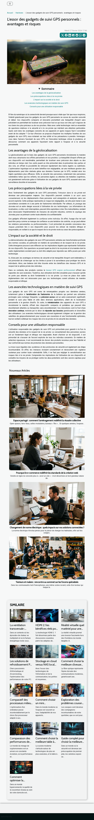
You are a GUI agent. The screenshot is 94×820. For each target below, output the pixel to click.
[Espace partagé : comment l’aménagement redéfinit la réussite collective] (47, 396)
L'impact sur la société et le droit (46, 100)
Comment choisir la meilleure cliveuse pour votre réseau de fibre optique (72, 666)
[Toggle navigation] (10, 4)
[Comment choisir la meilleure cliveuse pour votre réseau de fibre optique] (72, 651)
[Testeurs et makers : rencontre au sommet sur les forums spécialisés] (47, 558)
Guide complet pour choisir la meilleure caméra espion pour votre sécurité (72, 743)
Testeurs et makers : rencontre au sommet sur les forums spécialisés (47, 582)
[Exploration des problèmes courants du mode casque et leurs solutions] (72, 690)
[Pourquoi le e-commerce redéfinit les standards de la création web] (47, 448)
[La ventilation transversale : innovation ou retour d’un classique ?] (21, 615)
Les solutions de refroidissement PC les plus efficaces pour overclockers (21, 666)
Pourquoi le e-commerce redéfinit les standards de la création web (47, 472)
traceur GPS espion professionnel (60, 270)
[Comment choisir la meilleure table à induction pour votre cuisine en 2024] (47, 729)
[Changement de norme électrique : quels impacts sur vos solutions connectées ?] (47, 503)
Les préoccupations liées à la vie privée (46, 96)
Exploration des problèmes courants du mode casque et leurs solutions (72, 705)
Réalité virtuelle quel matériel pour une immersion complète (72, 630)
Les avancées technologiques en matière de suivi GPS (46, 103)
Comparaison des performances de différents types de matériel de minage (21, 743)
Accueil (10, 13)
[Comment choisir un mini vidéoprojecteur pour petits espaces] (47, 690)
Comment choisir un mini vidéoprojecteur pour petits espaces (47, 705)
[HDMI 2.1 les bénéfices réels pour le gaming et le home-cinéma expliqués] (47, 615)
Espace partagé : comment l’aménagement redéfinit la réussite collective (47, 420)
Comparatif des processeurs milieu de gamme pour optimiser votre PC (20, 705)
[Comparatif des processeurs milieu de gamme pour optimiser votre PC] (21, 690)
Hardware (19, 13)
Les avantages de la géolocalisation (46, 93)
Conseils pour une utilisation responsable (46, 106)
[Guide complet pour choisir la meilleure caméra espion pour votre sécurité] (72, 729)
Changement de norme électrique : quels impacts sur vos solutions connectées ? (47, 527)
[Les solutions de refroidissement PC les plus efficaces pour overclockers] (21, 651)
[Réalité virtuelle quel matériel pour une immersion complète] (72, 615)
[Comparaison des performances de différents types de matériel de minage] (21, 729)
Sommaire (47, 88)
